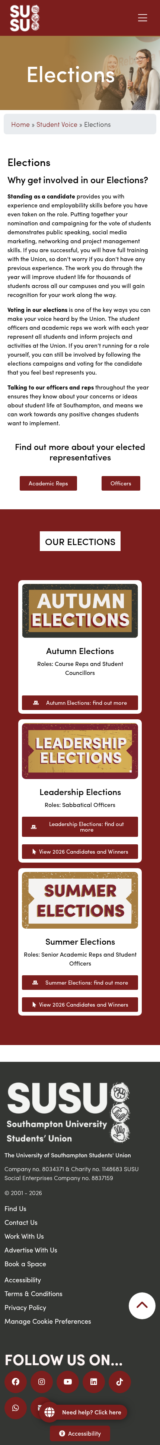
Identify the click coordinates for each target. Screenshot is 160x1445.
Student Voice (56, 124)
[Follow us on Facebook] (15, 1382)
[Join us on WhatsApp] (15, 1408)
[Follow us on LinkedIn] (94, 1382)
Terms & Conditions (33, 1293)
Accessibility (84, 1433)
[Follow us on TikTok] (120, 1382)
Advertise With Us (30, 1249)
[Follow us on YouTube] (68, 1382)
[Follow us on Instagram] (42, 1382)
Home (20, 124)
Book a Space (25, 1263)
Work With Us (24, 1236)
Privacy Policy (25, 1307)
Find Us (15, 1208)
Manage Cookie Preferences (47, 1321)
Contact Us (21, 1222)
